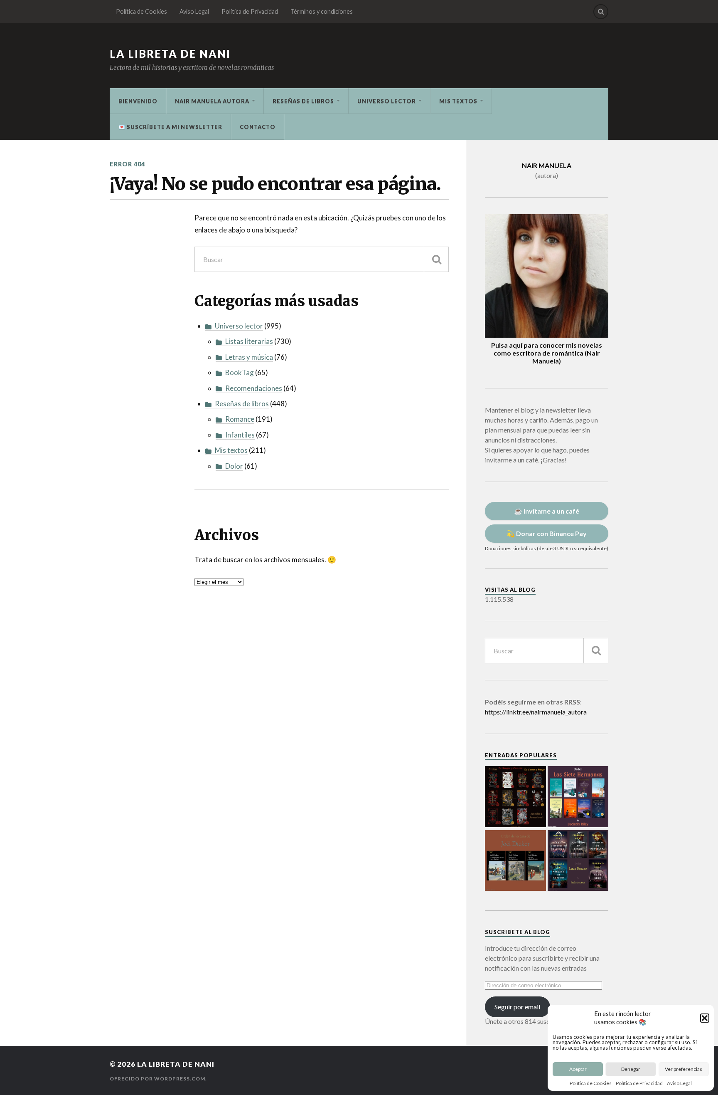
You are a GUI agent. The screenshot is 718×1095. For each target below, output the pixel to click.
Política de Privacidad (639, 1083)
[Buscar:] (321, 259)
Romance (239, 419)
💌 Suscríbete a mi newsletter (170, 127)
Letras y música (249, 357)
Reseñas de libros (303, 101)
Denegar (630, 1069)
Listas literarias (249, 341)
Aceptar (578, 1069)
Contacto (257, 127)
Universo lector (386, 101)
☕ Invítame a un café (546, 511)
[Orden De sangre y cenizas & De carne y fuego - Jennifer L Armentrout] (515, 797)
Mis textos (458, 101)
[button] (705, 1018)
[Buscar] (436, 259)
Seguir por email (517, 1007)
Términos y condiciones (321, 11)
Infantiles (240, 434)
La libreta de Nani (170, 53)
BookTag (239, 372)
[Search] (600, 11)
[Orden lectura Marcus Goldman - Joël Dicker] (515, 861)
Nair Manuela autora (212, 101)
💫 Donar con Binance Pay (547, 533)
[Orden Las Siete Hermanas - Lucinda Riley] (578, 797)
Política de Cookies (591, 1083)
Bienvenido (137, 101)
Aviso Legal (679, 1083)
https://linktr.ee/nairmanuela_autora (536, 712)
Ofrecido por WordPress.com (157, 1078)
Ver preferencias (683, 1069)
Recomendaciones (253, 388)
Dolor (234, 466)
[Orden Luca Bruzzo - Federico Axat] (578, 861)
